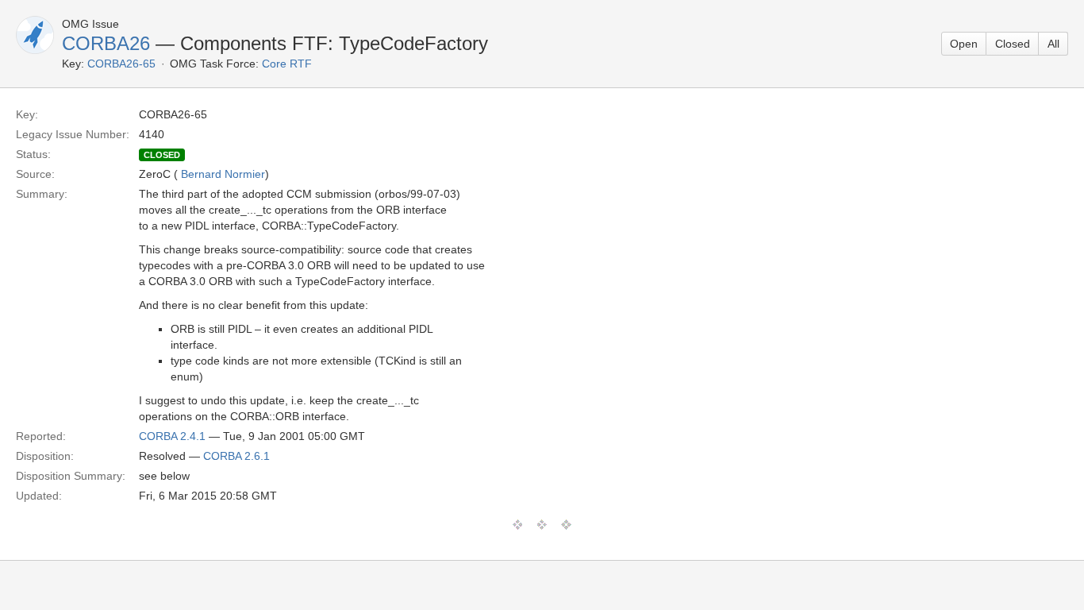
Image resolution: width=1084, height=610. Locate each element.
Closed (1012, 43)
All (1053, 43)
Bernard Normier (223, 174)
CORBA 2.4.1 (172, 436)
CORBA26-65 (121, 63)
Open (964, 43)
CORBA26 (106, 43)
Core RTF (287, 63)
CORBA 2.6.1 (236, 456)
